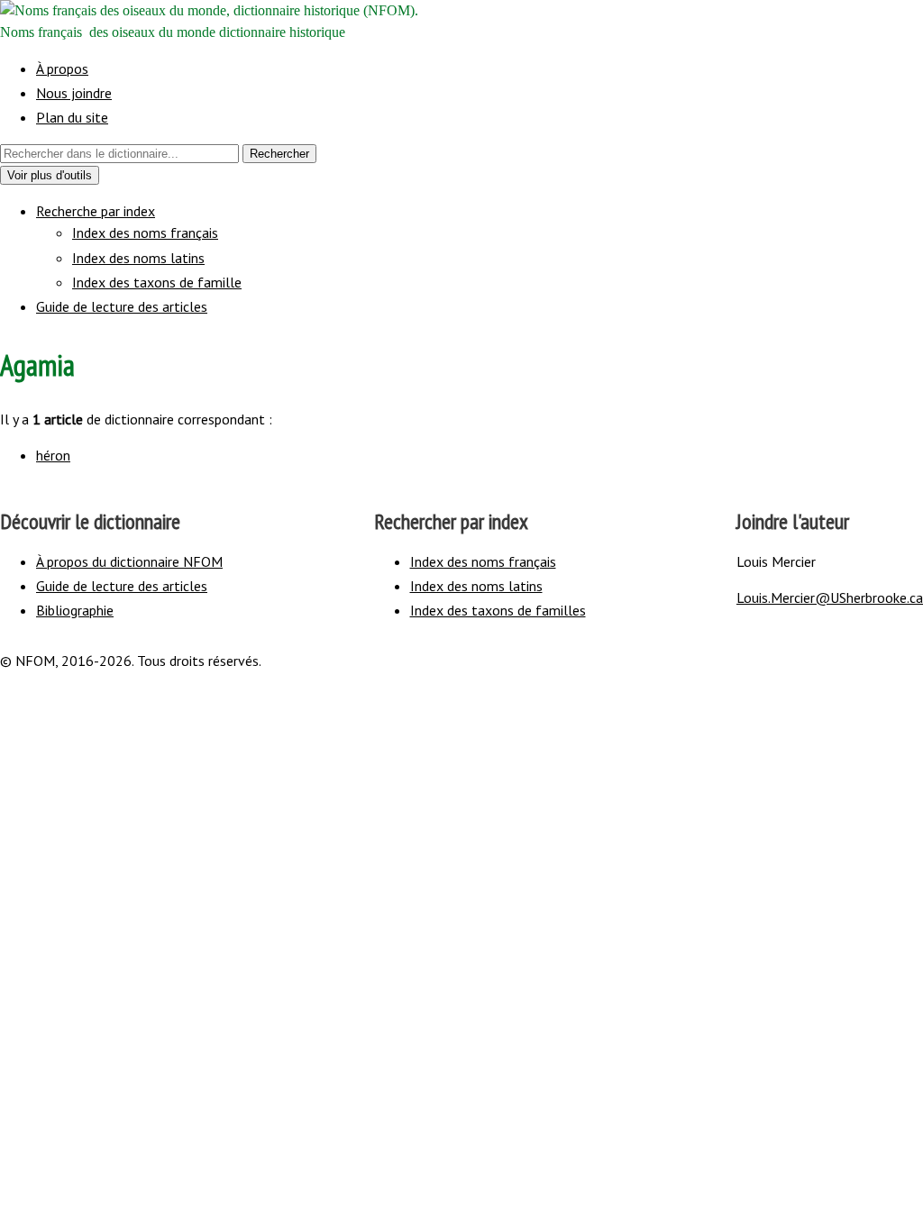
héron (53, 455)
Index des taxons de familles (498, 610)
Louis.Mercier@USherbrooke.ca (829, 597)
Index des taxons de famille (157, 282)
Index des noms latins (138, 258)
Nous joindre (74, 93)
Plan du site (72, 117)
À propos (62, 68)
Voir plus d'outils (53, 176)
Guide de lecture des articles (121, 306)
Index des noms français (145, 232)
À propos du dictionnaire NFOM (129, 561)
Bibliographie (75, 610)
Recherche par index (95, 211)
